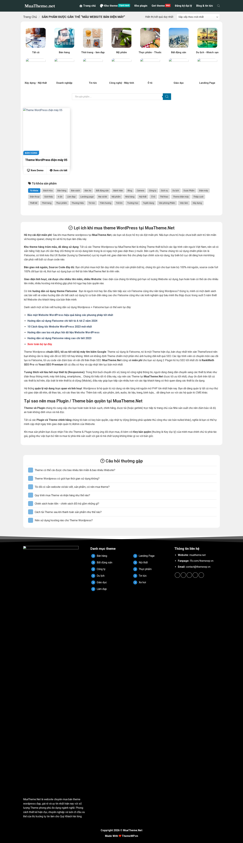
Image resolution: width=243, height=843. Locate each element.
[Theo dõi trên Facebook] (177, 575)
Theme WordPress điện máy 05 (46, 160)
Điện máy (203, 190)
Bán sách (75, 190)
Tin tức (92, 203)
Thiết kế (33, 203)
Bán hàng (61, 190)
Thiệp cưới (198, 196)
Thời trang (46, 203)
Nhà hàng (129, 196)
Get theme (158, 5)
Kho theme (111, 5)
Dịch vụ (164, 190)
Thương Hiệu (78, 203)
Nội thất (142, 196)
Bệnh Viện (118, 190)
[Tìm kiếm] (167, 96)
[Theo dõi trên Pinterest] (195, 575)
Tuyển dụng (148, 203)
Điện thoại (35, 196)
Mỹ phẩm (116, 196)
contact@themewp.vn (198, 566)
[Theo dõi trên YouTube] (201, 575)
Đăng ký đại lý (183, 5)
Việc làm (184, 203)
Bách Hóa (48, 190)
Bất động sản (102, 190)
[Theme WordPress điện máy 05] (46, 131)
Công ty (152, 190)
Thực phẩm (61, 203)
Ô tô (153, 196)
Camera (140, 190)
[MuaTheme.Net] (39, 5)
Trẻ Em (119, 203)
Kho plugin (140, 5)
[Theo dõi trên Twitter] (189, 575)
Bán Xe (88, 190)
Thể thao (164, 196)
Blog (130, 190)
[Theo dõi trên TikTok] (183, 575)
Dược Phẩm (189, 190)
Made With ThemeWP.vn (121, 836)
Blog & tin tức (204, 5)
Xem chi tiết (60, 170)
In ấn (60, 196)
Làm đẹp (71, 196)
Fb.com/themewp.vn (201, 560)
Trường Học (132, 203)
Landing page (87, 196)
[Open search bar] (218, 5)
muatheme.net (197, 555)
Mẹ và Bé (102, 196)
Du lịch (176, 190)
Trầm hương (105, 203)
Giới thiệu (48, 196)
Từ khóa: (34, 190)
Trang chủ (89, 5)
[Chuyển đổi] (30, 470)
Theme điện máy (181, 196)
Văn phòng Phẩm (167, 203)
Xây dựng (197, 203)
